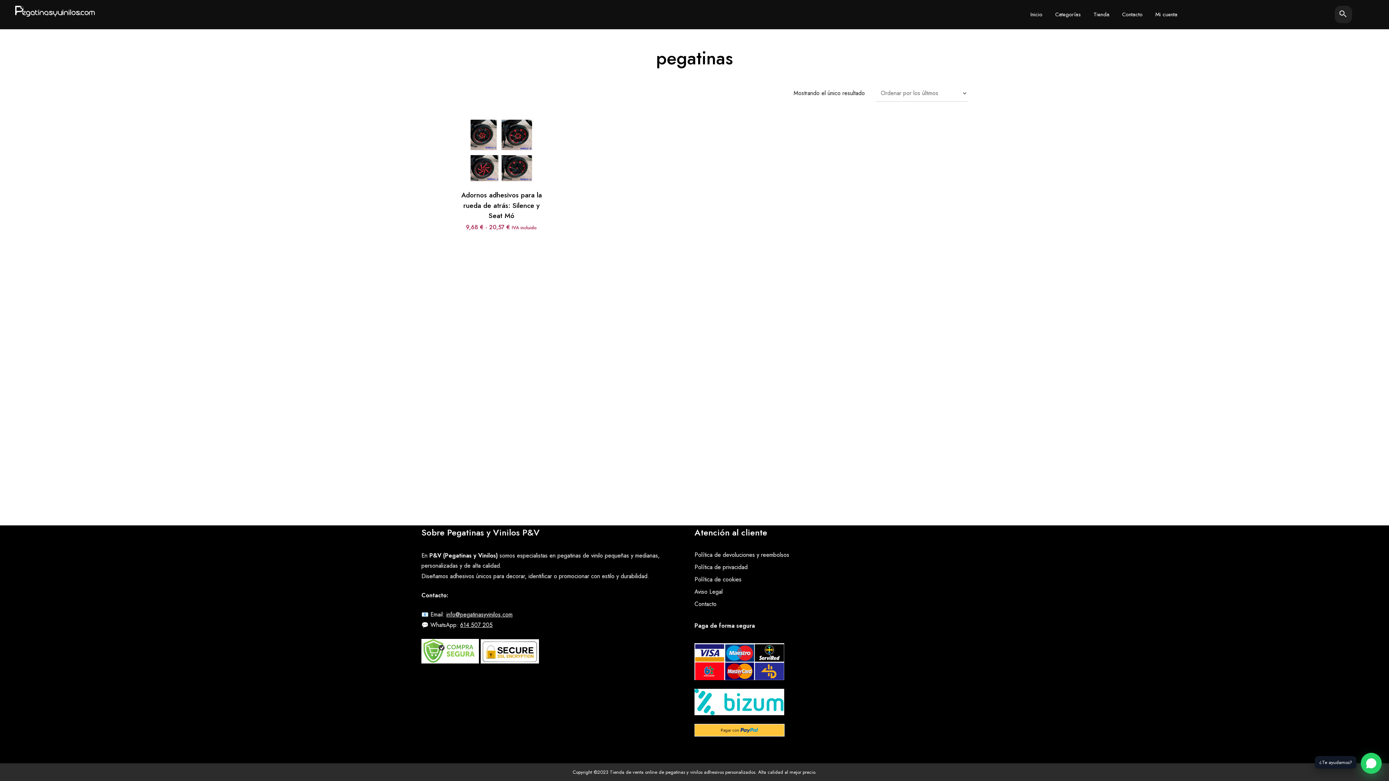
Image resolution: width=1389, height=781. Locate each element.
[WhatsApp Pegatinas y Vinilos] (1371, 763)
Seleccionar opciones (501, 136)
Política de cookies (718, 579)
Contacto (1132, 14)
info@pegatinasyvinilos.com (479, 614)
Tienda (1101, 14)
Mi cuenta (1166, 14)
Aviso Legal (708, 592)
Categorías (1068, 14)
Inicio (1036, 14)
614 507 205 (476, 625)
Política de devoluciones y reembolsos (741, 555)
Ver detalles (502, 157)
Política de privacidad (721, 567)
